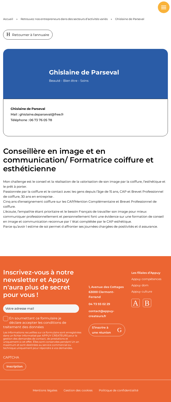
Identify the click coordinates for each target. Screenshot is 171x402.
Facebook (147, 303)
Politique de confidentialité (118, 390)
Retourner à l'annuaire (30, 35)
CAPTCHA (11, 357)
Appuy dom (139, 285)
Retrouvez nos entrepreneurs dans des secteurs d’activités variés (64, 19)
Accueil (8, 19)
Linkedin (135, 303)
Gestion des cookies (78, 390)
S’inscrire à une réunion (101, 330)
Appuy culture (141, 291)
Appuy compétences (146, 279)
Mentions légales (45, 390)
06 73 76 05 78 (40, 120)
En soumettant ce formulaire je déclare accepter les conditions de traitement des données (34, 322)
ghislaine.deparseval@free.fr (41, 114)
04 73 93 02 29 (99, 304)
